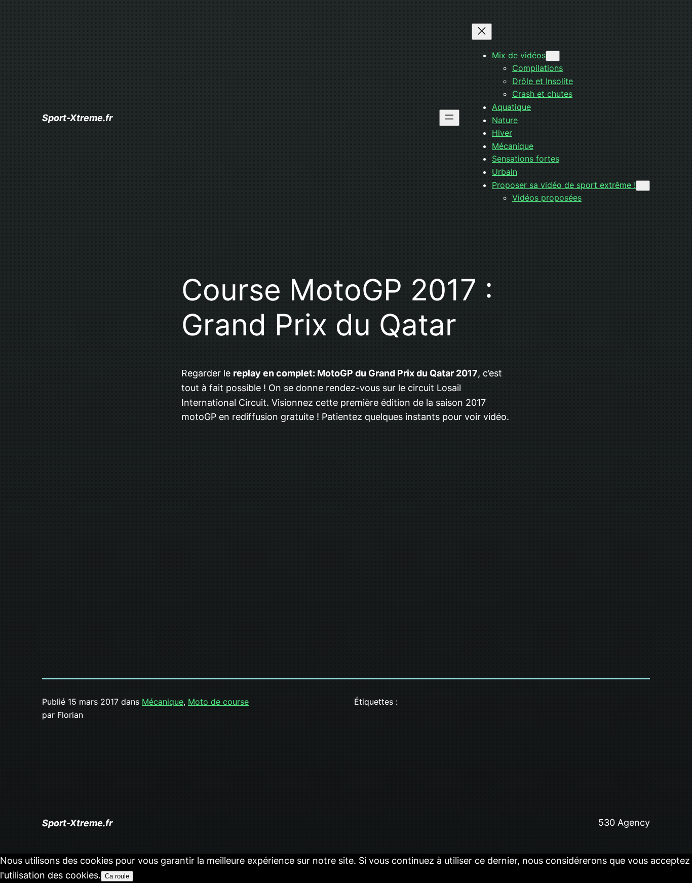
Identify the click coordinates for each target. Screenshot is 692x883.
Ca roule (117, 876)
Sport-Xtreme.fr (77, 117)
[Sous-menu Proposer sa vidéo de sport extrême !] (643, 185)
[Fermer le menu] (482, 31)
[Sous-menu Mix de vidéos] (553, 56)
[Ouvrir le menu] (449, 117)
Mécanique (162, 702)
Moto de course (218, 702)
